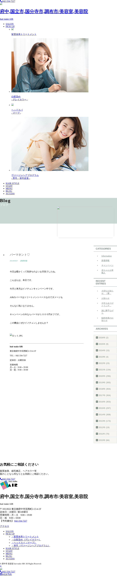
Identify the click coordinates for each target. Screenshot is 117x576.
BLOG (9, 191)
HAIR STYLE (12, 183)
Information (106, 256)
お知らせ (105, 298)
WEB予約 (7, 574)
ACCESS (10, 193)
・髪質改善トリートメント (25, 536)
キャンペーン (107, 265)
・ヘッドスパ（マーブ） (24, 542)
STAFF (9, 186)
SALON (10, 24)
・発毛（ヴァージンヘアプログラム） (30, 545)
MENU (9, 188)
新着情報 (105, 260)
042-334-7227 (8, 1)
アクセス (4, 526)
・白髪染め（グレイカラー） (26, 539)
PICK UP (10, 26)
